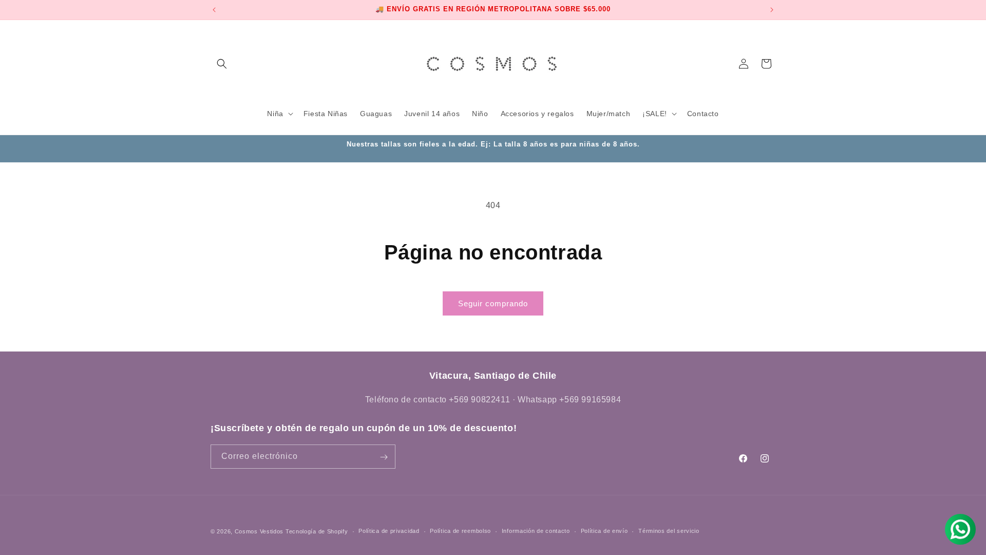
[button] (222, 63)
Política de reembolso (460, 531)
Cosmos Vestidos (259, 531)
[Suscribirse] (383, 457)
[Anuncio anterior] (214, 10)
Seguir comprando (493, 303)
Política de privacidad (388, 531)
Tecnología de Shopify (317, 531)
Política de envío (604, 531)
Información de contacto (536, 531)
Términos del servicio (668, 531)
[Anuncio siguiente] (772, 10)
